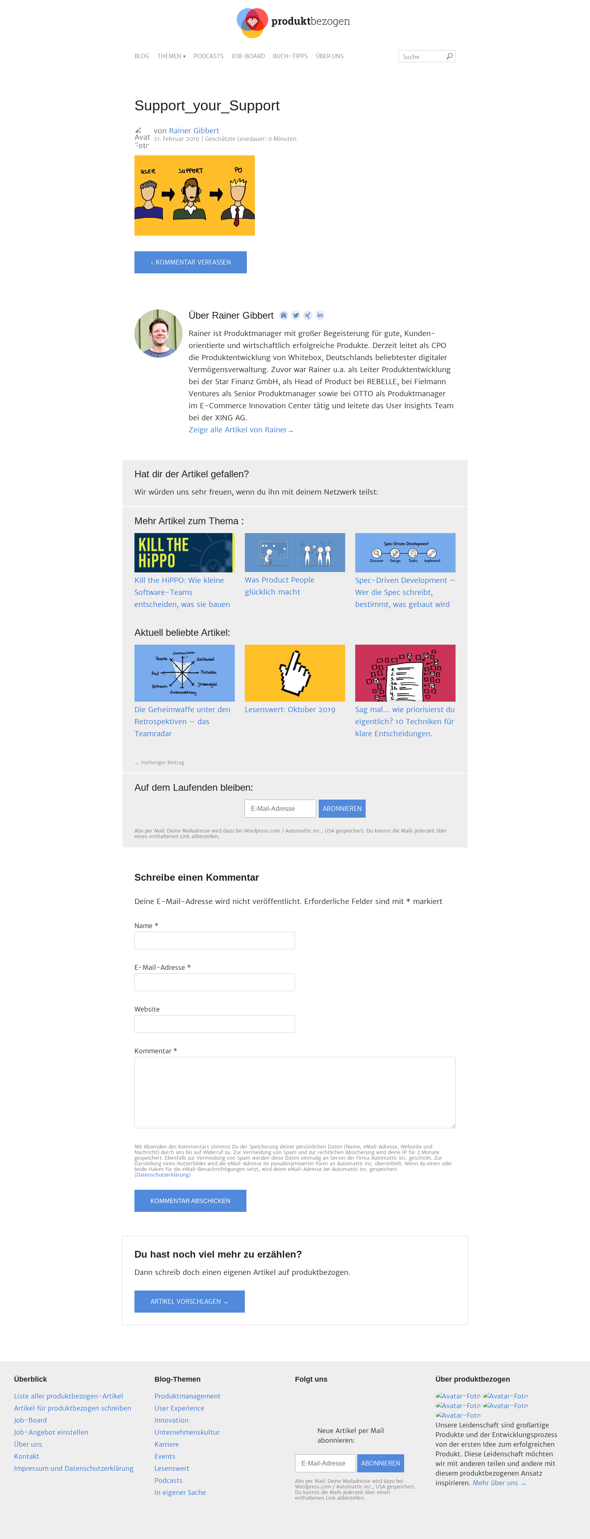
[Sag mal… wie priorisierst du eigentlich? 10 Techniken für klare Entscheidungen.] (405, 673)
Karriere (167, 1444)
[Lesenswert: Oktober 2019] (295, 673)
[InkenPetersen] (505, 1396)
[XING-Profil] (308, 315)
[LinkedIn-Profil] (320, 315)
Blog (141, 56)
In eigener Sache (180, 1492)
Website (147, 1009)
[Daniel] (458, 1396)
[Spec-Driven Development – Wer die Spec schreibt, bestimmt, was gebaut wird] (405, 552)
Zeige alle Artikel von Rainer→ (241, 429)
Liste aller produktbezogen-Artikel (68, 1396)
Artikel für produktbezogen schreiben (72, 1408)
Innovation (172, 1420)
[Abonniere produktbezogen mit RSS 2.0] (189, 809)
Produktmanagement (188, 1396)
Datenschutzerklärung (162, 1175)
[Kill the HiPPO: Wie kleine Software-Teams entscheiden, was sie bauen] (184, 552)
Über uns (330, 56)
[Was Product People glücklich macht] (295, 552)
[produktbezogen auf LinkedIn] (166, 809)
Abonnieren (342, 808)
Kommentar (155, 1051)
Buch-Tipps (290, 56)
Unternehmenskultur (187, 1432)
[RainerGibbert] (458, 1406)
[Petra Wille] (458, 1415)
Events (165, 1456)
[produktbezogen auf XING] (144, 809)
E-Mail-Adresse (162, 967)
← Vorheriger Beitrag (159, 762)
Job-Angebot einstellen (51, 1432)
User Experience (179, 1408)
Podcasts (209, 56)
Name (146, 926)
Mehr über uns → (500, 1483)
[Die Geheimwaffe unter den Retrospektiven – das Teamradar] (184, 673)
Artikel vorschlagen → (190, 1301)
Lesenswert (172, 1468)
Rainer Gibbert (194, 130)
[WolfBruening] (505, 1406)
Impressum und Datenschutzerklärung (74, 1468)
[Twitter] (296, 315)
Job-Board (248, 56)
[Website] (284, 315)
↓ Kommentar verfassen (191, 262)
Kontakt (26, 1456)
